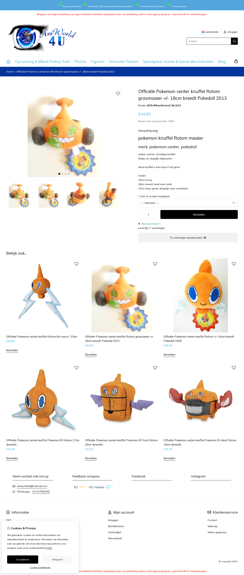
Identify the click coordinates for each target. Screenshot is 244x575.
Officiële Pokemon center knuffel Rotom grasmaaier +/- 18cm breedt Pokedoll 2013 (65, 71)
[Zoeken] (234, 41)
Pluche (80, 61)
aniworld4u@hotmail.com (32, 486)
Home (9, 71)
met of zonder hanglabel (154, 196)
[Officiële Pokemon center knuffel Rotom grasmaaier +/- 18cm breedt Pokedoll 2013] (64, 176)
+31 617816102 (41, 491)
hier (50, 547)
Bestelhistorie (116, 526)
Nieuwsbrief (115, 538)
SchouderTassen (123, 61)
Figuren (97, 61)
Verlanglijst (114, 532)
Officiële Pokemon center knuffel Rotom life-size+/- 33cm (41, 336)
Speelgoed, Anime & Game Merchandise (178, 61)
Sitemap (213, 526)
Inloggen (113, 520)
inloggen (232, 31)
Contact (212, 520)
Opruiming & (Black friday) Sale (42, 61)
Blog (222, 61)
